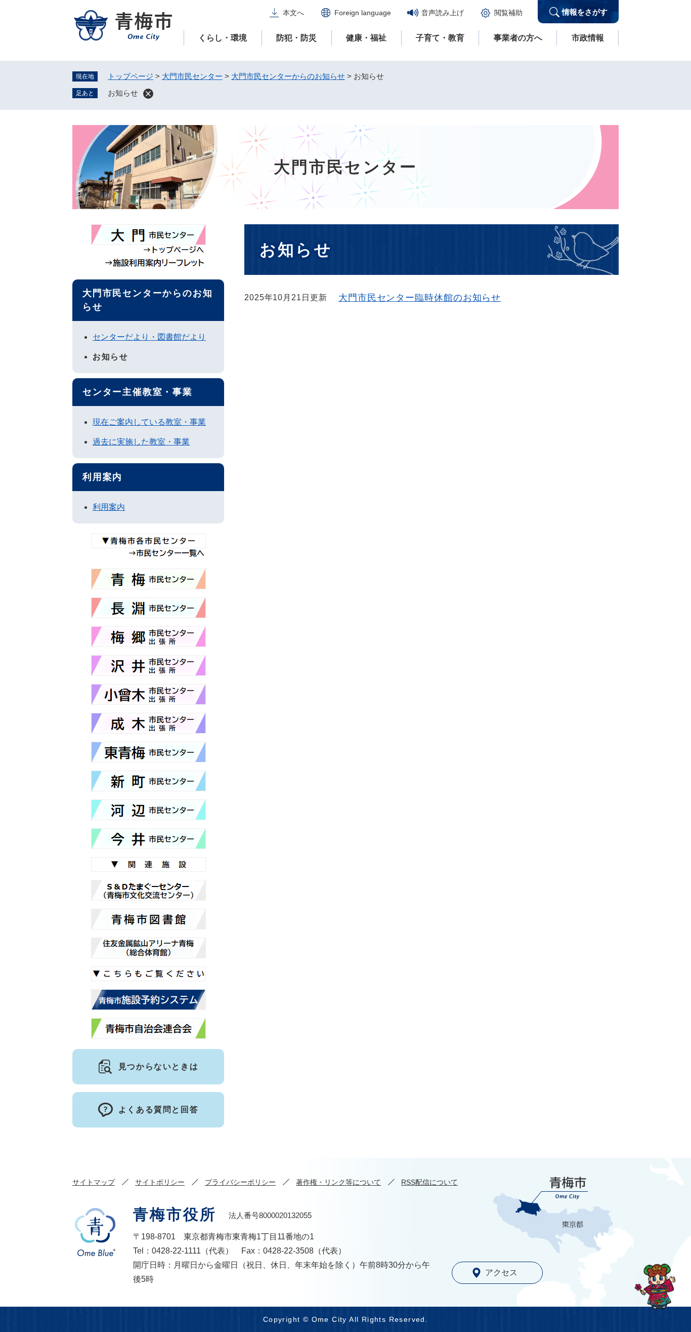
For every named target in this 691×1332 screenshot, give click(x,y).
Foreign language (362, 13)
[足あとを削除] (148, 94)
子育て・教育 (440, 37)
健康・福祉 (366, 37)
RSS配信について (429, 1182)
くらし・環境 (222, 37)
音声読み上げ (442, 13)
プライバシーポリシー (240, 1182)
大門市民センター (192, 76)
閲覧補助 (508, 13)
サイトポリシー (160, 1182)
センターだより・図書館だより (149, 337)
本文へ (293, 13)
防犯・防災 (296, 37)
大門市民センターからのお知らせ (288, 76)
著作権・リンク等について (338, 1182)
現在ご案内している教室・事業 (149, 422)
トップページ (130, 76)
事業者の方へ (518, 37)
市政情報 (588, 37)
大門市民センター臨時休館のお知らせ (419, 298)
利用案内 (109, 507)
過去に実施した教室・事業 (141, 441)
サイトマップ (93, 1182)
